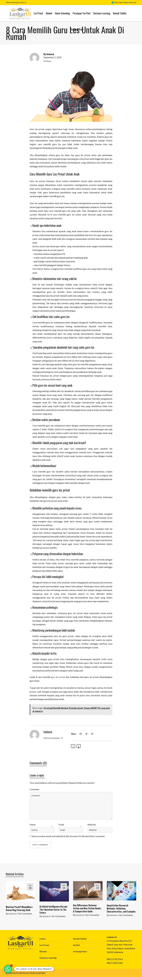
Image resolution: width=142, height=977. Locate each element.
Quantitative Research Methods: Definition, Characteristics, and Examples (121, 908)
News (48, 61)
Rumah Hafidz (80, 938)
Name (33, 824)
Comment (34, 789)
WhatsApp (118, 2)
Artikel (76, 945)
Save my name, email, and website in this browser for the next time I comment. (68, 836)
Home (42, 938)
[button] (8, 969)
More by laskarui (52, 738)
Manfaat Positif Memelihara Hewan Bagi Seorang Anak (19, 908)
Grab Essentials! (38, 973)
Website (92, 824)
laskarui (12, 913)
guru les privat (58, 677)
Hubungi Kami (80, 951)
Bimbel (43, 951)
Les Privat (44, 945)
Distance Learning (48, 957)
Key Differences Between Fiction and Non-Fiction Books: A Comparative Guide (87, 908)
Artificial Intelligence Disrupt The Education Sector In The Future (53, 909)
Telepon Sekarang (129, 2)
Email (61, 824)
